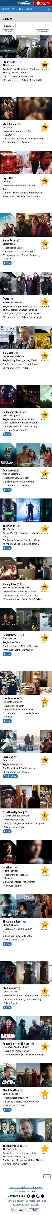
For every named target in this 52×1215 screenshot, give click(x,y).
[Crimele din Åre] (26, 906)
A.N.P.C (35, 1204)
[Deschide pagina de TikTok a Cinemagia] (42, 1196)
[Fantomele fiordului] (26, 283)
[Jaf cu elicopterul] (26, 396)
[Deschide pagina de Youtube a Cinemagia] (38, 1196)
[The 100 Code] (26, 1130)
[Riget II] (26, 162)
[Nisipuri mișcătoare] (26, 455)
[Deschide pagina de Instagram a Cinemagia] (33, 1196)
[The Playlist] (26, 510)
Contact (30, 1200)
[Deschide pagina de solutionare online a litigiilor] (34, 1209)
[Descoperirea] (26, 619)
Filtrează (8, 31)
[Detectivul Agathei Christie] (26, 1028)
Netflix (7, 262)
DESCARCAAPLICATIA (45, 3)
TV (13, 8)
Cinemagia (26, 3)
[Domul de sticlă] (26, 972)
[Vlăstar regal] (26, 225)
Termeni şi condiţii (15, 1200)
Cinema (5, 8)
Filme (20, 8)
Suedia (8, 26)
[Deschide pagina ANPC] (18, 1209)
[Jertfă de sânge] (26, 1075)
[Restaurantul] (26, 108)
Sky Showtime (10, 776)
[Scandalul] (26, 741)
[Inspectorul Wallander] (26, 337)
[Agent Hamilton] (26, 852)
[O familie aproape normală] (26, 796)
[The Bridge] (26, 46)
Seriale (29, 8)
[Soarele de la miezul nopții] (26, 568)
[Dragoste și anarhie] (26, 683)
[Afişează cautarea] (49, 9)
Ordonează (42, 31)
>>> (47, 1176)
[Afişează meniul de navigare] (43, 9)
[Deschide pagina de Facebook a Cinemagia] (28, 1196)
